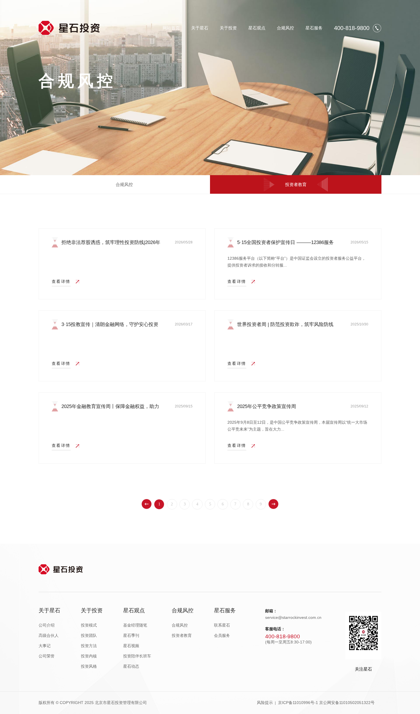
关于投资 (228, 27)
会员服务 (222, 635)
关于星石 (199, 27)
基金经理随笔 (135, 625)
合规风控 (285, 27)
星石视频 (131, 646)
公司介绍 (47, 625)
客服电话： (275, 629)
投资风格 (89, 666)
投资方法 (89, 646)
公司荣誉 (47, 656)
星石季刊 (131, 635)
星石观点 (256, 27)
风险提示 (265, 703)
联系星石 (222, 625)
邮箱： (271, 611)
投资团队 (89, 635)
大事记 (45, 646)
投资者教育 (296, 184)
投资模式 (89, 625)
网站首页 (171, 27)
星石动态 (131, 666)
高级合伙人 (49, 635)
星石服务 (314, 27)
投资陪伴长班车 (137, 656)
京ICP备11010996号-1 (298, 703)
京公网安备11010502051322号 (347, 703)
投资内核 (89, 656)
